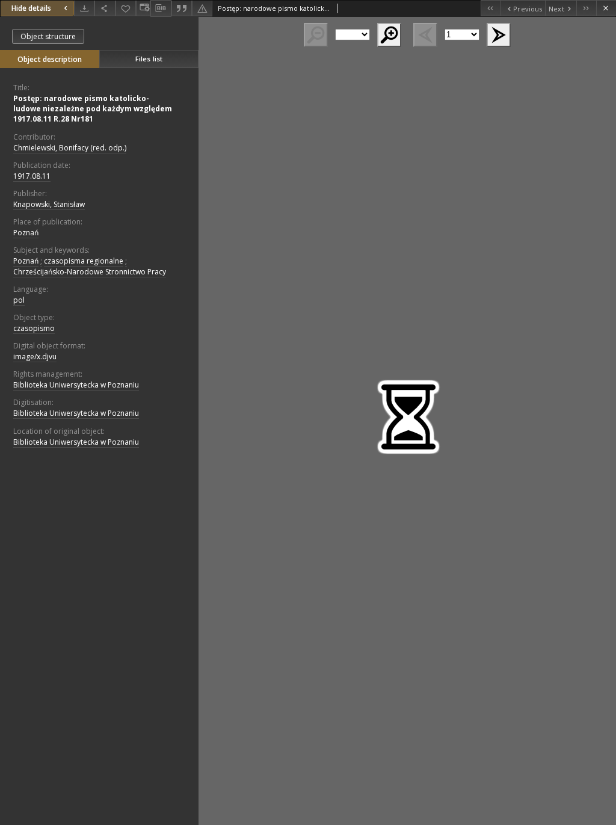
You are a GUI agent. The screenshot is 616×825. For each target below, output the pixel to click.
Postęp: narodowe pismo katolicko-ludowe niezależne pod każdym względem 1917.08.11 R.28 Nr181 (92, 108)
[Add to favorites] (126, 8)
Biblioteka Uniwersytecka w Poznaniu (76, 385)
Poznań (25, 232)
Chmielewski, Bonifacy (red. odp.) (69, 148)
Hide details (31, 8)
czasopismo (34, 328)
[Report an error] (202, 8)
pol (19, 300)
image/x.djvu (35, 356)
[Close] (606, 8)
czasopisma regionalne (83, 261)
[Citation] (181, 8)
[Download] (84, 8)
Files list (148, 58)
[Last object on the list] (586, 8)
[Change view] (143, 8)
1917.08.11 (32, 176)
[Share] (104, 8)
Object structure (48, 36)
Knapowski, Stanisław (49, 204)
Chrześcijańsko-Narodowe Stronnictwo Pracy (89, 272)
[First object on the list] (490, 8)
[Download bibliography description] (160, 8)
